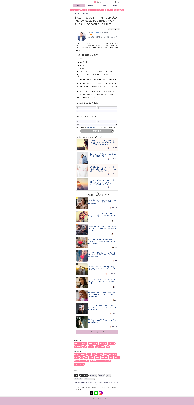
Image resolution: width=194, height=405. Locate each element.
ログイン (118, 2)
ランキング (103, 5)
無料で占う (97, 131)
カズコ (115, 247)
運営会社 (119, 382)
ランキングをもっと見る (97, 332)
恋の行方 (108, 10)
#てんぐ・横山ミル (89, 378)
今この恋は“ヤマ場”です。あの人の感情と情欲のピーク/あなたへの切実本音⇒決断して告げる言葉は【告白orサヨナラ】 (102, 268)
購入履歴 (115, 5)
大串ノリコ (112, 343)
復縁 (120, 10)
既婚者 (97, 357)
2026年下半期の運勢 (80, 354)
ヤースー (91, 347)
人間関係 (99, 354)
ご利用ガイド (77, 382)
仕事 (80, 10)
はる (85, 347)
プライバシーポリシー (98, 382)
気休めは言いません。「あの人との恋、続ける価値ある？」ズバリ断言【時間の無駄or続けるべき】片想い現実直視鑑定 (102, 201)
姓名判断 (107, 361)
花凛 (108, 347)
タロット (100, 361)
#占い (76, 375)
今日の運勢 (91, 5)
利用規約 (83, 382)
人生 (89, 354)
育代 (116, 287)
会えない (117, 357)
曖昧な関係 (104, 357)
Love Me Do (114, 207)
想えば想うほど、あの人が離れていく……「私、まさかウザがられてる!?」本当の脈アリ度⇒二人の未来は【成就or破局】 (102, 320)
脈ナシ (81, 361)
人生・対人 (74, 10)
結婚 (85, 10)
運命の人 (91, 10)
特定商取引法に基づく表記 (110, 382)
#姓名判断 (101, 375)
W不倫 (91, 357)
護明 (116, 300)
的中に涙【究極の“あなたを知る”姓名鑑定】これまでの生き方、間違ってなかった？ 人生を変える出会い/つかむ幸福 (102, 182)
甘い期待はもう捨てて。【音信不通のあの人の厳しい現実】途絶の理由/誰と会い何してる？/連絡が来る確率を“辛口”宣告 (102, 294)
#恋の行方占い (84, 375)
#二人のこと (93, 375)
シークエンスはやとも (112, 273)
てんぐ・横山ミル (113, 147)
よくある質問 (89, 382)
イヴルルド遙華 (100, 347)
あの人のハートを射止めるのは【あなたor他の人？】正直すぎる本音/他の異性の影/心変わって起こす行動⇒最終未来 (101, 215)
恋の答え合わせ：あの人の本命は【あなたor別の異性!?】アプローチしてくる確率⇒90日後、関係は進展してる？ (102, 228)
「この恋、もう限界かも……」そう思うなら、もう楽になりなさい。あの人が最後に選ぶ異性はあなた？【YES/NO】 (102, 281)
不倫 (86, 357)
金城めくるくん (93, 343)
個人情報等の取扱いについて (93, 127)
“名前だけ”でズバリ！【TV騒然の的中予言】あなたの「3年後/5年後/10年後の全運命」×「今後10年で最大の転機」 (102, 143)
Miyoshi (115, 220)
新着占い (79, 5)
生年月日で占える (79, 364)
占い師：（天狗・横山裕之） (98, 32)
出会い (76, 357)
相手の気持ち (100, 10)
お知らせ (97, 384)
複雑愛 (115, 10)
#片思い (109, 375)
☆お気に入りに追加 (114, 29)
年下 (111, 357)
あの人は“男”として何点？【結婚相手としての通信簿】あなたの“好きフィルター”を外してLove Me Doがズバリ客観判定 (102, 307)
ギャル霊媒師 (78, 347)
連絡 (75, 361)
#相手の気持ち (78, 378)
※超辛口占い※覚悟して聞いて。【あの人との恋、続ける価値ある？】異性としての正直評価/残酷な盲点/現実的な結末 (102, 254)
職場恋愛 (93, 361)
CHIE (116, 260)
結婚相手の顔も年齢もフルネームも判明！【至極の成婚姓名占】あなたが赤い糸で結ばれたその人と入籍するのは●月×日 (103, 169)
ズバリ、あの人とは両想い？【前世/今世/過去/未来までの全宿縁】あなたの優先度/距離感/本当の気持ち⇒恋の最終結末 (102, 241)
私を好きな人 (112, 354)
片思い (87, 361)
